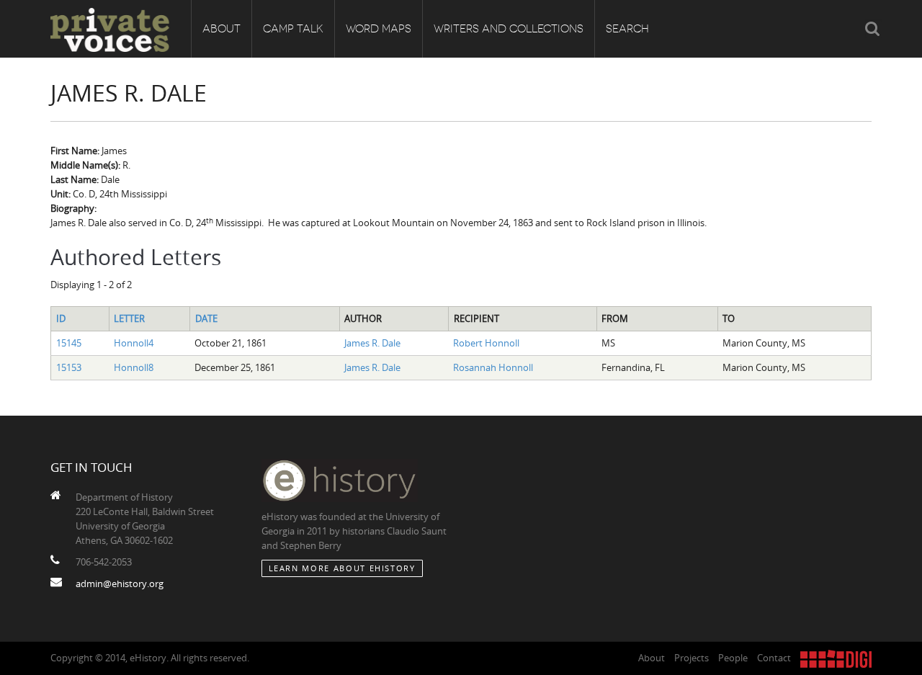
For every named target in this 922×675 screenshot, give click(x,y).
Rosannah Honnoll (493, 367)
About (221, 28)
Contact (774, 657)
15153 (68, 367)
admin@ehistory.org (120, 583)
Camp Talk (293, 28)
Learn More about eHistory (342, 568)
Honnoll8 (133, 367)
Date (206, 318)
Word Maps (378, 28)
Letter (129, 318)
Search (627, 28)
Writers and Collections (508, 28)
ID (61, 318)
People (733, 657)
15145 (68, 342)
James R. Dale (372, 342)
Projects (691, 657)
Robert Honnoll (486, 342)
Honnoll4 (133, 342)
